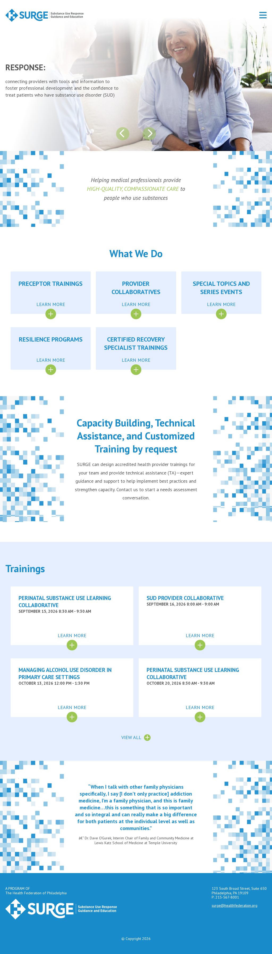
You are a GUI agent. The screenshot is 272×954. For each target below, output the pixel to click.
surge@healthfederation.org (234, 905)
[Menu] (263, 15)
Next (149, 133)
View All (131, 737)
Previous (122, 133)
